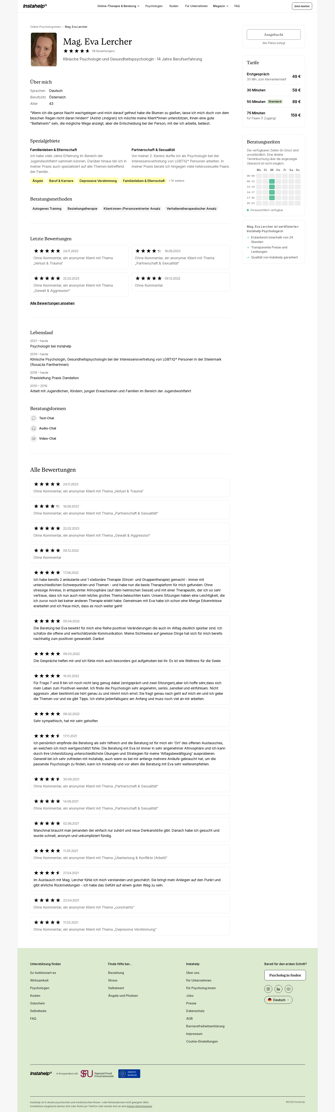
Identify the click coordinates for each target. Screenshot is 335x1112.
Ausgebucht (273, 34)
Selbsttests (38, 1011)
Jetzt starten (302, 6)
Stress (112, 980)
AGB (189, 1018)
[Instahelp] (35, 6)
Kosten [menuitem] (174, 6)
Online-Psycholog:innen (45, 26)
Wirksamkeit (39, 980)
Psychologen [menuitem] (154, 6)
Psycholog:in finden (285, 975)
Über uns (192, 973)
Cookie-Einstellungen (202, 1041)
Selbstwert (116, 988)
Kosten (35, 996)
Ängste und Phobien (123, 996)
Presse (191, 1003)
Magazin (219, 6)
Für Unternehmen (198, 980)
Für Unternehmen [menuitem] (196, 6)
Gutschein (37, 1003)
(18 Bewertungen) (103, 51)
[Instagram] (268, 989)
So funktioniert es (43, 973)
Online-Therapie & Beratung (116, 6)
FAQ (33, 1018)
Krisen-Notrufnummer (139, 1106)
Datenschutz (195, 1011)
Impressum (194, 1034)
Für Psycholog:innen (201, 988)
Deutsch (279, 1000)
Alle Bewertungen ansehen (52, 303)
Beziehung (116, 973)
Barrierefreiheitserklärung (205, 1026)
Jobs (189, 996)
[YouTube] (289, 989)
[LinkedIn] (278, 989)
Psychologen (39, 988)
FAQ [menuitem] (237, 6)
